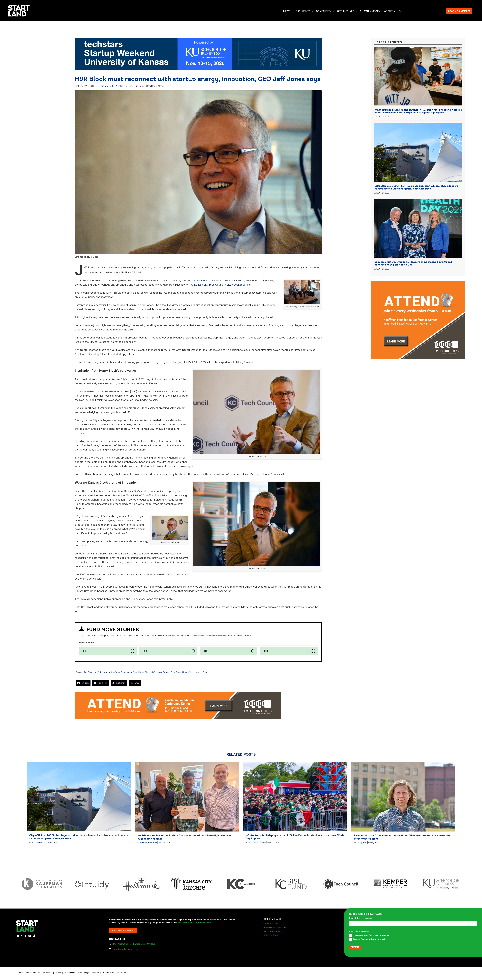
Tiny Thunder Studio (67, 973)
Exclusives (303, 11)
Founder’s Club (270, 923)
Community (324, 11)
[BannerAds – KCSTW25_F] (198, 53)
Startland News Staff (148, 842)
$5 (84, 651)
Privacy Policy (96, 973)
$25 (205, 651)
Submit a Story (370, 11)
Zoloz (205, 672)
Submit (355, 947)
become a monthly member (210, 635)
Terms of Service (122, 973)
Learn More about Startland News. (194, 922)
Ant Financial (90, 672)
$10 (145, 651)
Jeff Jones (157, 672)
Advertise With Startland (275, 927)
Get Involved (345, 11)
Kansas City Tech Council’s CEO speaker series (222, 284)
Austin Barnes (124, 86)
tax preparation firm (198, 280)
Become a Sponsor (272, 931)
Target (166, 672)
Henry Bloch (144, 672)
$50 (266, 651)
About (388, 11)
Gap (135, 672)
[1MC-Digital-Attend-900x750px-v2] (418, 282)
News (286, 11)
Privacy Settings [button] (83, 973)
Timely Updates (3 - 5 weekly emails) (371, 935)
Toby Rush (175, 672)
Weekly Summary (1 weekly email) (369, 939)
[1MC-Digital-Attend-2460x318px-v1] (178, 705)
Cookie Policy (108, 973)
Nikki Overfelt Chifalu (257, 842)
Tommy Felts (106, 86)
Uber (184, 672)
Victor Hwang (194, 672)
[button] (292, 11)
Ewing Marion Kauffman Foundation (114, 672)
